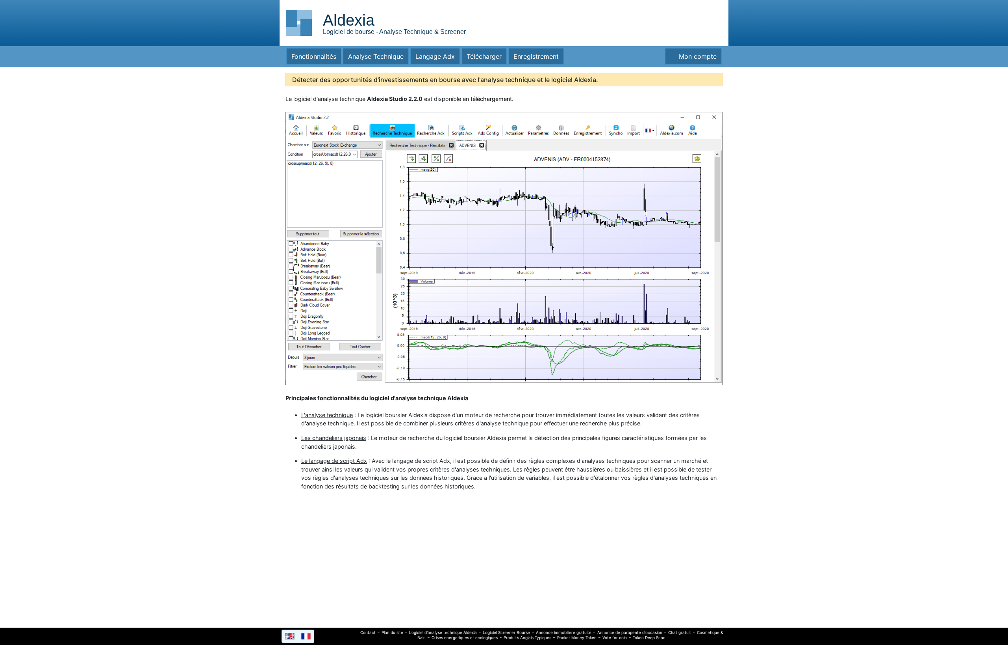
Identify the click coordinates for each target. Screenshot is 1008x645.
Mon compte (696, 56)
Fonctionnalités (313, 56)
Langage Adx (435, 56)
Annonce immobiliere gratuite (563, 632)
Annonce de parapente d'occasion (629, 632)
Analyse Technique (376, 56)
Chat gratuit (679, 632)
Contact (368, 632)
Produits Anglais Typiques (527, 637)
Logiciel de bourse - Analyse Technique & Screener (394, 31)
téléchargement (491, 98)
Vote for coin (614, 637)
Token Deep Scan (649, 637)
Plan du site (392, 632)
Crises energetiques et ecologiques (465, 637)
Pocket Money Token (577, 637)
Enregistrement (536, 56)
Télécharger (484, 56)
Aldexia (348, 20)
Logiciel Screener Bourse (506, 632)
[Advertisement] (655, 21)
